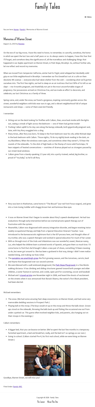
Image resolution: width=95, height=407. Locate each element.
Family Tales (47, 6)
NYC (20, 386)
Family (15, 386)
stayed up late (26, 275)
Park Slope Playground (65, 265)
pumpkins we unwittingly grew (25, 258)
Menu (89, 17)
